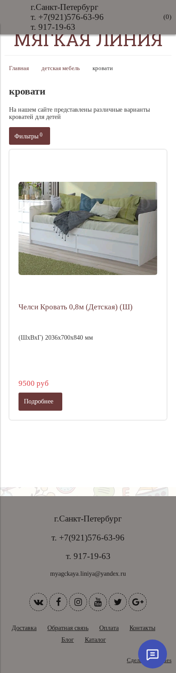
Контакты (142, 628)
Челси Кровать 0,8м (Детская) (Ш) (76, 307)
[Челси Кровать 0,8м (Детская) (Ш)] (88, 228)
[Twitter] (118, 602)
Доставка (24, 628)
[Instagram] (78, 602)
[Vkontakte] (38, 602)
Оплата (109, 628)
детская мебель (61, 68)
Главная (19, 68)
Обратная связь (67, 628)
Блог (67, 639)
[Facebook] (58, 602)
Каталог (95, 639)
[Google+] (138, 602)
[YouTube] (98, 602)
